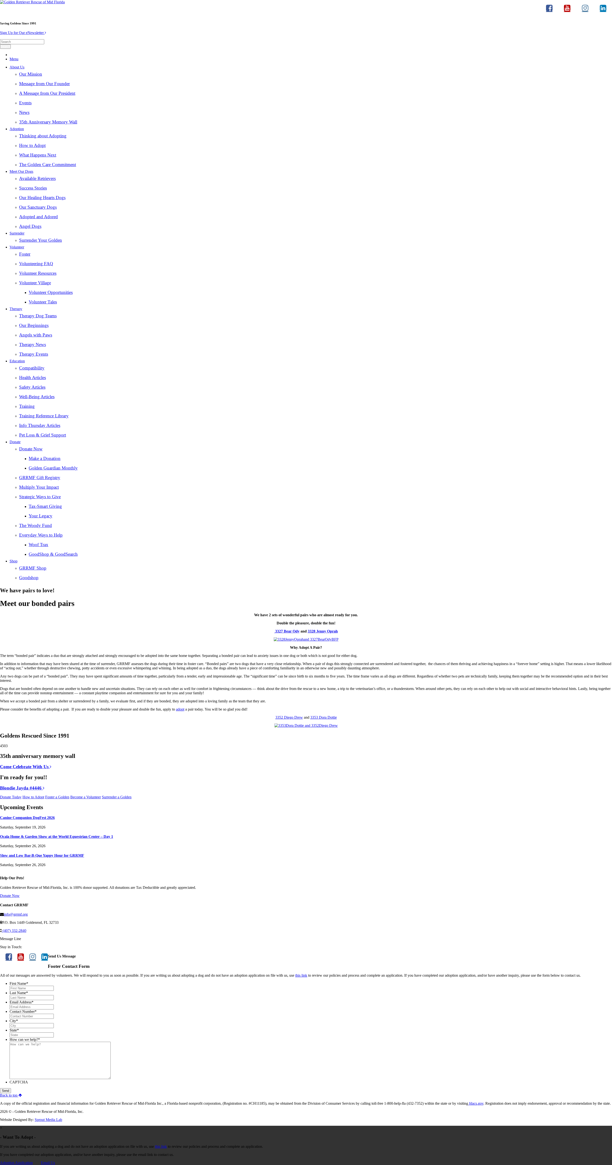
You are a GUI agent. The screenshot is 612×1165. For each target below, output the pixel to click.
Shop (13, 561)
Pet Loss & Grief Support (42, 434)
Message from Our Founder (44, 83)
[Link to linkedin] (603, 10)
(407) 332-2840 (14, 931)
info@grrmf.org (16, 914)
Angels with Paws (35, 334)
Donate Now (31, 448)
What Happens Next (37, 154)
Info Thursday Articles (39, 425)
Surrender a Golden (116, 797)
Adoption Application (16, 1163)
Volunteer (17, 247)
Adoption (17, 129)
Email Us (48, 1163)
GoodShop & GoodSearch (53, 554)
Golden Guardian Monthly (53, 467)
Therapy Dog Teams (38, 315)
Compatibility (31, 367)
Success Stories (33, 187)
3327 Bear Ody (287, 631)
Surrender (17, 233)
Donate (15, 442)
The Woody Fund (35, 525)
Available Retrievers (37, 178)
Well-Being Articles (37, 396)
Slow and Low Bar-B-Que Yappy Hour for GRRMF (42, 855)
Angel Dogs (30, 226)
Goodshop (28, 577)
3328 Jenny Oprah (323, 631)
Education (17, 361)
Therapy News (32, 344)
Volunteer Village (35, 282)
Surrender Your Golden (40, 240)
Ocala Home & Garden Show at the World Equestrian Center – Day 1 (56, 837)
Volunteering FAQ (36, 263)
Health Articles (32, 377)
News (24, 112)
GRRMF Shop (32, 568)
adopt (180, 709)
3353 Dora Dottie (323, 717)
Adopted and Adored (38, 216)
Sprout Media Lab (48, 1120)
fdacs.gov (475, 1103)
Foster (24, 254)
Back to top (9, 1095)
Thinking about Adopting (42, 135)
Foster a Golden (57, 797)
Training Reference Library (44, 415)
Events (25, 102)
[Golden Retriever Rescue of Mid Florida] (32, 2)
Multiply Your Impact (39, 487)
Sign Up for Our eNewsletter (22, 33)
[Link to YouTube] (567, 10)
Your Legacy (40, 515)
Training (27, 406)
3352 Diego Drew (289, 717)
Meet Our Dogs (21, 171)
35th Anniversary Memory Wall (48, 121)
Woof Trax (38, 544)
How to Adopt (32, 145)
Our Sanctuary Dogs (38, 207)
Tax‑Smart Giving (45, 506)
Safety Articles (32, 387)
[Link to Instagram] (585, 10)
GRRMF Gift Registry (39, 477)
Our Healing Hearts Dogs (42, 197)
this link (301, 975)
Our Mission (30, 74)
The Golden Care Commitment (47, 164)
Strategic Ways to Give (40, 496)
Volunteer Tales (43, 301)
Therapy (16, 309)
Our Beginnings (34, 325)
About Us (17, 67)
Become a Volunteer (85, 797)
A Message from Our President (47, 93)
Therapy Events (33, 354)
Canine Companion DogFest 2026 (27, 818)
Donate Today (11, 797)
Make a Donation (44, 458)
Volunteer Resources (37, 273)
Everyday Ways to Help (41, 535)
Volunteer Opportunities (51, 292)
